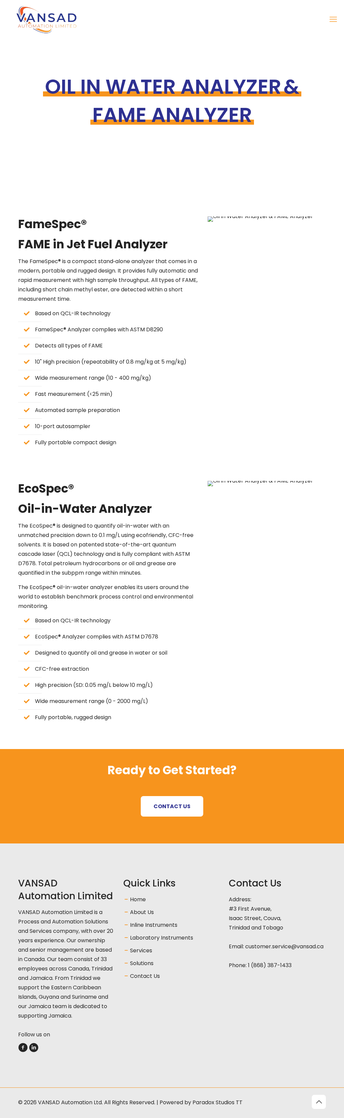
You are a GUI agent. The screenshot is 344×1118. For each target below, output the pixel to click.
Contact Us (145, 976)
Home (138, 899)
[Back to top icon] (319, 1102)
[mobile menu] (333, 19)
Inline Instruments (153, 925)
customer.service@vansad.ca (284, 946)
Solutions (142, 963)
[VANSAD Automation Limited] (62, 19)
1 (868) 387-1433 (270, 965)
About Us (142, 912)
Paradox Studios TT (217, 1102)
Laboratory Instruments (161, 938)
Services (141, 950)
